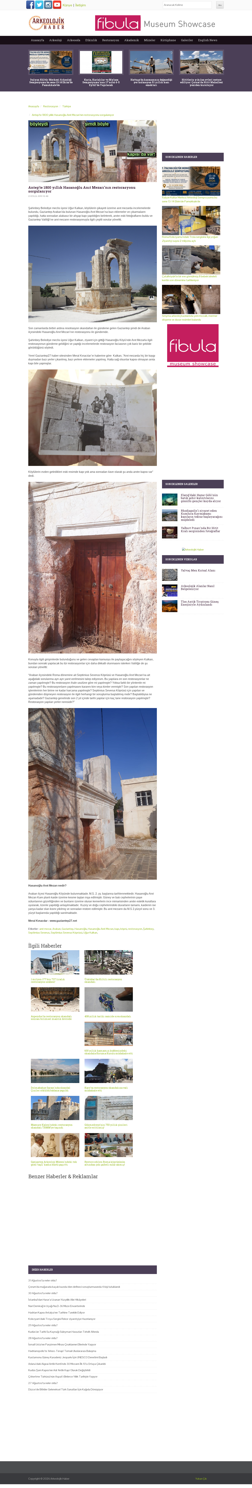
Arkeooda (73, 40)
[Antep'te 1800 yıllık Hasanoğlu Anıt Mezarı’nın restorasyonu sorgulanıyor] (92, 151)
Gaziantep (68, 929)
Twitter (39, 5)
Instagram (48, 5)
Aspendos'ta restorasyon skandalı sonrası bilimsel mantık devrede (51, 1018)
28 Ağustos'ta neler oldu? (43, 1338)
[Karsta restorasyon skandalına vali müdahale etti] (109, 1071)
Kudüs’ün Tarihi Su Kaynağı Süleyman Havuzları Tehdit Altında (63, 1332)
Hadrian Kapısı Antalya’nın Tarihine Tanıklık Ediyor (56, 1312)
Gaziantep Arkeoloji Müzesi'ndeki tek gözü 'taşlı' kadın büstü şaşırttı (54, 1163)
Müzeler (149, 40)
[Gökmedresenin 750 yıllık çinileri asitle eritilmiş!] (109, 1108)
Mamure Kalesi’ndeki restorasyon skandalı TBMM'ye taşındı (52, 1126)
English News (207, 40)
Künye (67, 5)
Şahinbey (148, 929)
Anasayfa (37, 40)
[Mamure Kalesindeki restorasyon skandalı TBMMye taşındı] (55, 1108)
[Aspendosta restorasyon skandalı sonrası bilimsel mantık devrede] (55, 999)
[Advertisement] (92, 1219)
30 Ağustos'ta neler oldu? (43, 1293)
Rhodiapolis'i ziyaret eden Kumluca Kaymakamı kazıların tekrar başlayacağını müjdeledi (202, 515)
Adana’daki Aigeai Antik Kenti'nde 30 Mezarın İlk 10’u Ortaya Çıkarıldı (67, 1364)
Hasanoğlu (81, 929)
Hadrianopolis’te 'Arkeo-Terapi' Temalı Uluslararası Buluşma (62, 1351)
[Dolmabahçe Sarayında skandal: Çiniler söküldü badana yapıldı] (55, 1071)
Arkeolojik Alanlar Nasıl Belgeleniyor (197, 587)
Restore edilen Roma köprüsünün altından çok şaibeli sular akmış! (105, 1163)
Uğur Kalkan (90, 932)
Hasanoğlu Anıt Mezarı (100, 929)
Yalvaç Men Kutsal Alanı (198, 570)
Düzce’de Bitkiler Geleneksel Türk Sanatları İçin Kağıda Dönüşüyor (65, 1389)
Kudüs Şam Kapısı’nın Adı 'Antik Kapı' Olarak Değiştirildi (59, 1370)
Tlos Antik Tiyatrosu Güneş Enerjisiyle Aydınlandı (200, 603)
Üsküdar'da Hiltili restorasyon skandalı (103, 980)
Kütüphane (168, 40)
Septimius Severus (39, 932)
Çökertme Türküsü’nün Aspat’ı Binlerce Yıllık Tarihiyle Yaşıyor (63, 1376)
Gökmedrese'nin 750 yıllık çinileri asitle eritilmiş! (106, 1126)
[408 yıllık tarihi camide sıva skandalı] (109, 999)
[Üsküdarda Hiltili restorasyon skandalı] (109, 962)
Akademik (131, 40)
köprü (123, 929)
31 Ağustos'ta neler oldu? (42, 1280)
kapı (117, 929)
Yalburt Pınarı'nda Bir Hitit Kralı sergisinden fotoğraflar (200, 529)
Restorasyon (110, 40)
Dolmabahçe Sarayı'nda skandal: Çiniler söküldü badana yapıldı (51, 1089)
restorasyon (135, 929)
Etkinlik (91, 40)
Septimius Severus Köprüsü (66, 932)
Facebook (30, 5)
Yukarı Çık (201, 1478)
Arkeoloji (55, 40)
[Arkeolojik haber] (46, 22)
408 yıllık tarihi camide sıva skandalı (108, 1016)
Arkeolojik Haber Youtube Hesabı (57, 5)
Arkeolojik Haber (59, 1478)
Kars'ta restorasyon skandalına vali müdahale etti (106, 1089)
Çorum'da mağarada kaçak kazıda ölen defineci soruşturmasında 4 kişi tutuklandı (74, 1287)
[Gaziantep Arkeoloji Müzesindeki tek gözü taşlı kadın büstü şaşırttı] (55, 1145)
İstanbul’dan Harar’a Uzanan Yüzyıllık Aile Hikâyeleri (57, 1299)
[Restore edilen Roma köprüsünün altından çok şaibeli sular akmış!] (109, 1145)
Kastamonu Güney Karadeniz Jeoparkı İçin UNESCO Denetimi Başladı (67, 1357)
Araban (56, 929)
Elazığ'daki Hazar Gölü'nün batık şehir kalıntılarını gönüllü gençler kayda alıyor (201, 498)
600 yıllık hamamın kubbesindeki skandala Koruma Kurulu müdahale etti (109, 1052)
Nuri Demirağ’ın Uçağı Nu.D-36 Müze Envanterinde (56, 1306)
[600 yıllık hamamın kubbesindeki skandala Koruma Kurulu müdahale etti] (109, 1034)
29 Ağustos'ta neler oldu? (43, 1325)
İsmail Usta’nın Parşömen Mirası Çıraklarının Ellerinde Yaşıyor (62, 1344)
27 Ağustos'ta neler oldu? (43, 1383)
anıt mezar (45, 929)
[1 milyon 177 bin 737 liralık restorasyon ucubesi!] (55, 962)
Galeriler (187, 40)
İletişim (80, 5)
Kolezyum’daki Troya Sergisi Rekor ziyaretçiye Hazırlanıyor (61, 1319)
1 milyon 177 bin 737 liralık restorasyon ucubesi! (48, 980)
